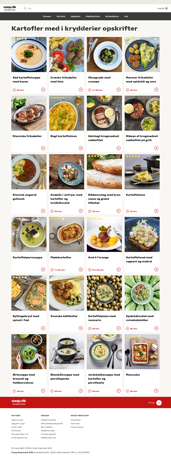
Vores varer (16, 427)
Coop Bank (76, 420)
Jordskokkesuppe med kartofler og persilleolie (104, 378)
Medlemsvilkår (48, 431)
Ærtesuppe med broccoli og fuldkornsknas (24, 378)
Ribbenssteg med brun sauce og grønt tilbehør (104, 198)
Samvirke (75, 423)
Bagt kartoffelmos (63, 136)
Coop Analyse (77, 427)
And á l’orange (98, 257)
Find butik (16, 431)
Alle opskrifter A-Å (19, 434)
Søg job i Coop (18, 423)
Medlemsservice (48, 438)
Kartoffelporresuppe (27, 257)
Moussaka (133, 374)
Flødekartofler (60, 257)
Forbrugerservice (19, 438)
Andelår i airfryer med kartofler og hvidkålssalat (66, 198)
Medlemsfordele (48, 420)
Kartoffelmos (135, 194)
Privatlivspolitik (48, 434)
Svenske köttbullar (64, 316)
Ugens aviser (17, 420)
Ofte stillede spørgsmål (51, 423)
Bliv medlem (47, 427)
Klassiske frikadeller (27, 136)
